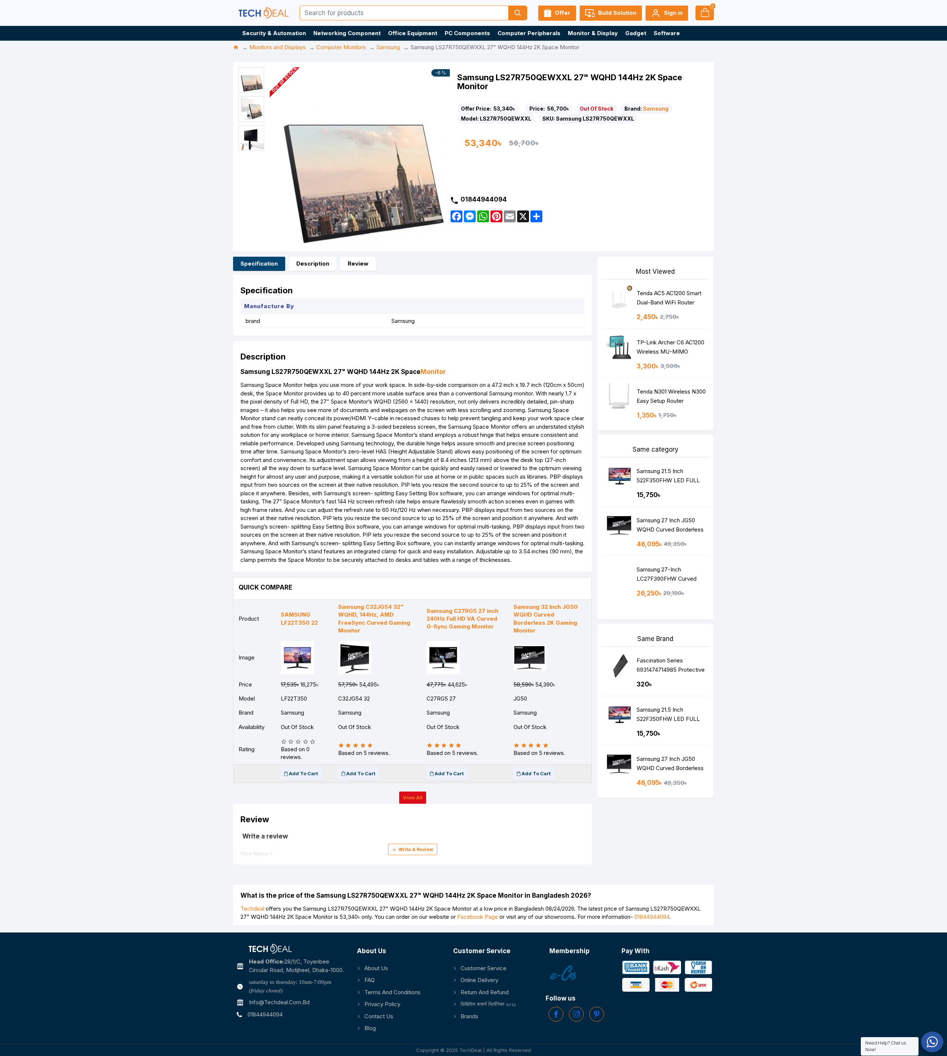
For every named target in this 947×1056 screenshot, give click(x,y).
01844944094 (652, 916)
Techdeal (252, 908)
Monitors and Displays (277, 47)
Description (312, 263)
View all (412, 797)
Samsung (388, 47)
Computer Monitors (341, 47)
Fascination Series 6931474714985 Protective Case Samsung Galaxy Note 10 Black (671, 667)
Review (358, 263)
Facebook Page (477, 916)
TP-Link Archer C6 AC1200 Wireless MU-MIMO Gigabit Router (670, 348)
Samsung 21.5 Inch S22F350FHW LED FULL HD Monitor (668, 477)
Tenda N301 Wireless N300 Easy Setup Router (671, 396)
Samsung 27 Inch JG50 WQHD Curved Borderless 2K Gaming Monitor (670, 526)
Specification (259, 263)
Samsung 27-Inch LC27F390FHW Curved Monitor (667, 576)
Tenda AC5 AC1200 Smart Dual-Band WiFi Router (669, 298)
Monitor (433, 371)
